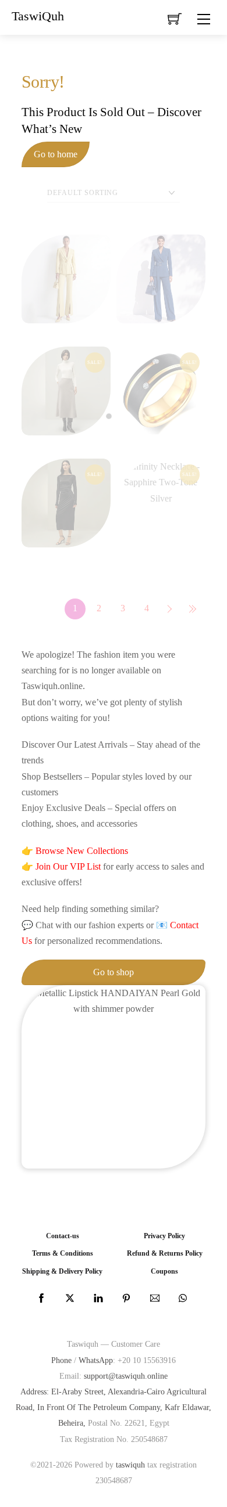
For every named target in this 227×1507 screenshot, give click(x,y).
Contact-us (62, 1236)
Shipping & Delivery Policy (62, 1271)
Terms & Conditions (62, 1253)
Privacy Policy (164, 1236)
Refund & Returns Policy (165, 1253)
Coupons (164, 1271)
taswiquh (130, 1464)
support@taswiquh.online (126, 1375)
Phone (61, 1360)
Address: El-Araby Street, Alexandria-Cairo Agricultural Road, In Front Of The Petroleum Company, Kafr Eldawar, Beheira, (113, 1407)
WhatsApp (96, 1360)
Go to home (55, 154)
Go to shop (113, 972)
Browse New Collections (82, 851)
